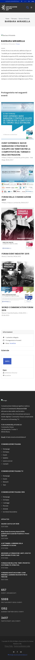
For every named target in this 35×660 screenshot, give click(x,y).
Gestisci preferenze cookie (22, 646)
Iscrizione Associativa (10, 512)
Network (5, 482)
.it (21, 1)
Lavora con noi (7, 461)
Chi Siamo (6, 452)
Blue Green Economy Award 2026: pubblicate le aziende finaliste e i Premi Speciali (15, 534)
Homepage (6, 449)
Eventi (5, 455)
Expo (18, 44)
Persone (14, 18)
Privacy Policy (9, 646)
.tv (29, 1)
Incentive (13, 343)
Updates (5, 458)
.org (32, 1)
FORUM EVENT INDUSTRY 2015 (15, 253)
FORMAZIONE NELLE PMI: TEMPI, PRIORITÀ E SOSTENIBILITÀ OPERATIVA (15, 564)
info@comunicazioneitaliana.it (18, 655)
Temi (4, 485)
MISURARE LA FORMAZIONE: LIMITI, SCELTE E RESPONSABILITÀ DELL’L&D (16, 554)
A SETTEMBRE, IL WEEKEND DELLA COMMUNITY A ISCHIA (12, 544)
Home (7, 18)
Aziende (5, 509)
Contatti (5, 464)
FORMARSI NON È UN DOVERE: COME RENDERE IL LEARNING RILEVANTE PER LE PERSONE (14, 575)
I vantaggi (6, 503)
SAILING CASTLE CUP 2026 (10, 524)
